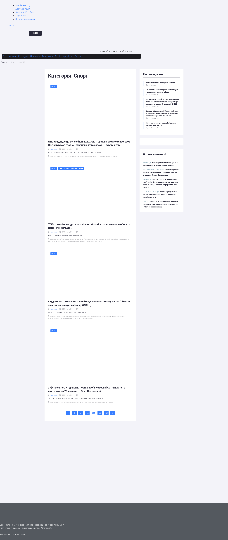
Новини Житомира (86, 156)
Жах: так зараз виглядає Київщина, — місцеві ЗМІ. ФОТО (162, 124)
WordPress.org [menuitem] (22, 5)
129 (106, 413)
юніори (100, 241)
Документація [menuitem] (22, 9)
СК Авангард (81, 241)
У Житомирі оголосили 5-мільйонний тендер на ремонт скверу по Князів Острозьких (161, 172)
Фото (80, 318)
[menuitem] (118, 33)
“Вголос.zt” (46, 528)
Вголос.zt (53, 149)
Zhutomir (53, 156)
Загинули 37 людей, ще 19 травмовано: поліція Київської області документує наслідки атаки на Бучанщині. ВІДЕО (162, 101)
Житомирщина (108, 316)
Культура (116, 316)
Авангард (53, 239)
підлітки (63, 241)
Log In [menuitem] (11, 25)
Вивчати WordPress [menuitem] (25, 12)
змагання (126, 239)
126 (87, 413)
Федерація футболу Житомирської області (86, 402)
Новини (122, 316)
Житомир (67, 316)
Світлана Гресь (72, 241)
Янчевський (110, 402)
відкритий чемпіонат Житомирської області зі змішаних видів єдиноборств (94, 239)
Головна (4, 62)
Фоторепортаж (77, 168)
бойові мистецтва (63, 239)
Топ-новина (64, 168)
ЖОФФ (59, 402)
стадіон (115, 156)
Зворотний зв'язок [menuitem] (25, 19)
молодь (54, 241)
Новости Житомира (105, 156)
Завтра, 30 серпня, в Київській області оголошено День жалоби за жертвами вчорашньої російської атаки (162, 113)
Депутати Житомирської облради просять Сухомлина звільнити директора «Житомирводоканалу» (160, 204)
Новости (95, 156)
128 (99, 413)
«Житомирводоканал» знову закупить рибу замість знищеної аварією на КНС (160, 194)
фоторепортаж (88, 318)
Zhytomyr (60, 156)
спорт (88, 241)
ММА (49, 241)
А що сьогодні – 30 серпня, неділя (160, 83)
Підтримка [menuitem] (20, 15)
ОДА (59, 241)
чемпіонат (93, 241)
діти (121, 239)
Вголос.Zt (66, 156)
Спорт (13, 62)
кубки (64, 402)
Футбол (102, 402)
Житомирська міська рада (78, 316)
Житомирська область (95, 316)
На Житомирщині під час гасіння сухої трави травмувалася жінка (162, 91)
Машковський (74, 156)
